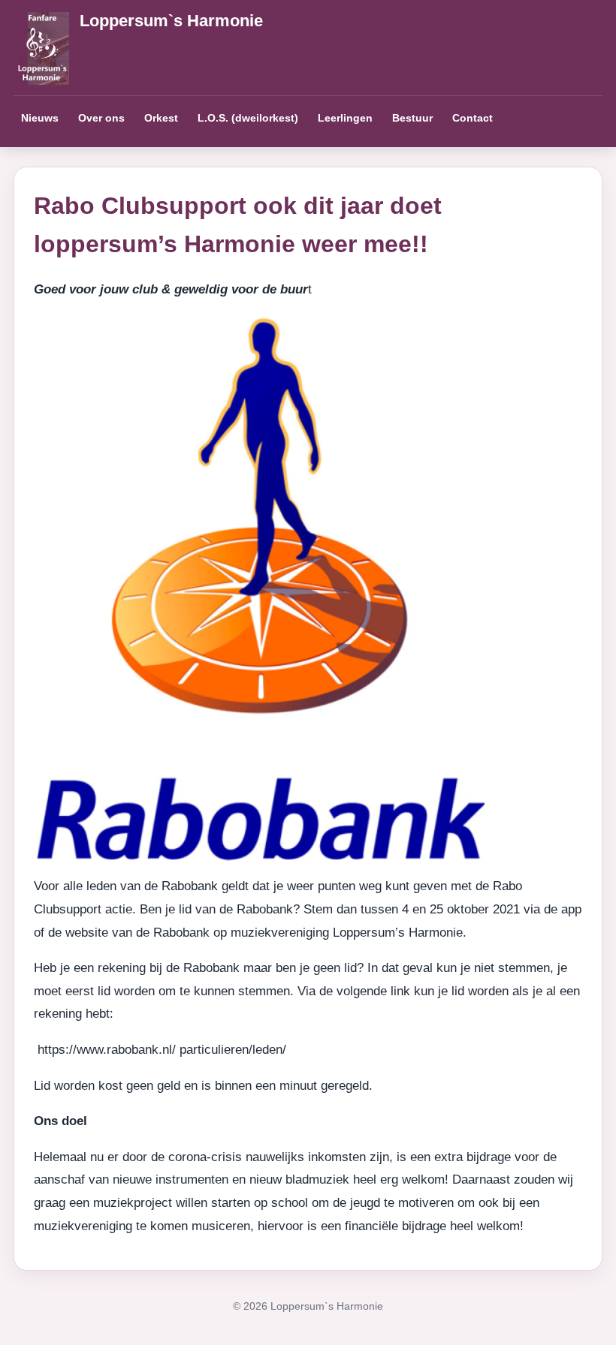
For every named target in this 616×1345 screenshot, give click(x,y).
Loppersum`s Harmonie (171, 20)
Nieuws (40, 118)
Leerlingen (345, 118)
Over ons (101, 118)
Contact (472, 118)
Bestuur (412, 118)
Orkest (161, 118)
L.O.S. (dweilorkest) (248, 118)
